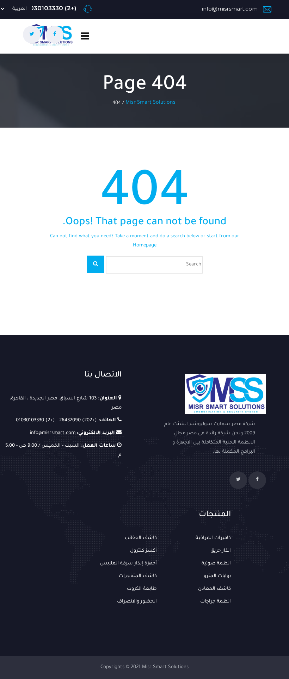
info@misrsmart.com (230, 8)
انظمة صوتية (216, 563)
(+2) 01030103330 (50, 8)
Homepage (144, 245)
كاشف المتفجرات (138, 576)
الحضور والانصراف (137, 601)
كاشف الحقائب (141, 538)
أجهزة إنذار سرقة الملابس (128, 563)
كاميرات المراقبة (213, 538)
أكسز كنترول (143, 550)
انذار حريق (220, 550)
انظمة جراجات (215, 601)
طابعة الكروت (142, 589)
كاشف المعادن (214, 589)
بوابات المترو (217, 576)
